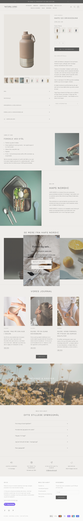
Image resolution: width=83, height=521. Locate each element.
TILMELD (41, 267)
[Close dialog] (57, 237)
